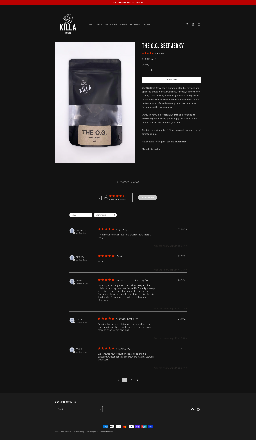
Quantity (145, 65)
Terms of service (106, 432)
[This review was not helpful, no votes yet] (184, 245)
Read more (103, 300)
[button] (98, 24)
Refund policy (79, 432)
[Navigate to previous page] (118, 380)
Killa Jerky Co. (66, 432)
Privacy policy (92, 432)
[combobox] (80, 215)
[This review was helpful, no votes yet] (179, 245)
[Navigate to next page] (137, 380)
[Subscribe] (100, 409)
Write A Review (147, 197)
